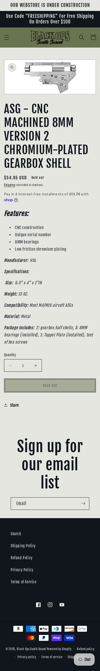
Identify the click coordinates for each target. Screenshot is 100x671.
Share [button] (14, 405)
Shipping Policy (23, 546)
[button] (7, 37)
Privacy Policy (22, 570)
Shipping (9, 185)
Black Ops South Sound (31, 649)
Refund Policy (22, 558)
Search (16, 534)
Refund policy (85, 649)
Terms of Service (24, 582)
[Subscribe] (83, 503)
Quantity (10, 355)
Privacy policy (27, 657)
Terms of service (51, 657)
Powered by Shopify (59, 649)
